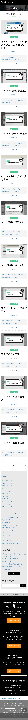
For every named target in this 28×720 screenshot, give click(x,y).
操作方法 (20, 100)
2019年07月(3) (8, 486)
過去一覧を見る (14, 574)
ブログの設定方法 (10, 353)
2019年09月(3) (8, 480)
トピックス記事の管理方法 (14, 398)
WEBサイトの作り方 (9, 57)
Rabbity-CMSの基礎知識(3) (11, 525)
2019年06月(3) (8, 488)
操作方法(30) (7, 520)
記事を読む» (14, 52)
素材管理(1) (6, 522)
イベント (17, 103)
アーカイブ (7, 476)
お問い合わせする (14, 620)
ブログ (17, 234)
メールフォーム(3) (9, 533)
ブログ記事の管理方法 (12, 222)
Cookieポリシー (10, 708)
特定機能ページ (8, 60)
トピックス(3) (8, 530)
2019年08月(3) (8, 483)
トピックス (18, 412)
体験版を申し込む (14, 646)
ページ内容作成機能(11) (10, 543)
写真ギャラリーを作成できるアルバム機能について (14, 44)
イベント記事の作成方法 (14, 133)
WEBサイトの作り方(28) (10, 517)
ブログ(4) (7, 535)
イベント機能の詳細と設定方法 (14, 178)
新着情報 (11, 698)
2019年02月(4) (8, 499)
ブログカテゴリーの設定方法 (14, 309)
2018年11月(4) (8, 507)
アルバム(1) (7, 540)
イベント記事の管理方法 (14, 90)
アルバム (17, 60)
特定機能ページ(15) (9, 528)
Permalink (14, 64)
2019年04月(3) (8, 493)
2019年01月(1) (8, 501)
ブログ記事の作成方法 (12, 265)
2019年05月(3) (8, 491)
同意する (14, 716)
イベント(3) (7, 538)
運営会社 (4, 698)
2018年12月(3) (8, 504)
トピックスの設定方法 (12, 442)
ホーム (5, 594)
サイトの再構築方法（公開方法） (13, 566)
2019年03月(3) (8, 496)
